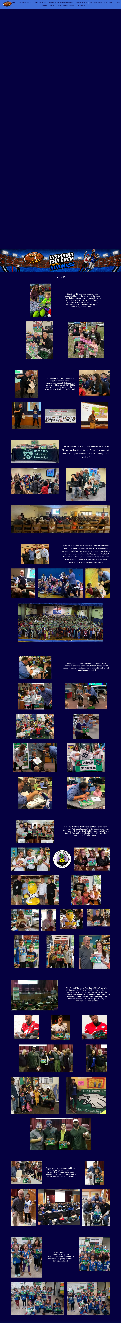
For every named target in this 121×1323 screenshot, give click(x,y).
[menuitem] (7, 2)
